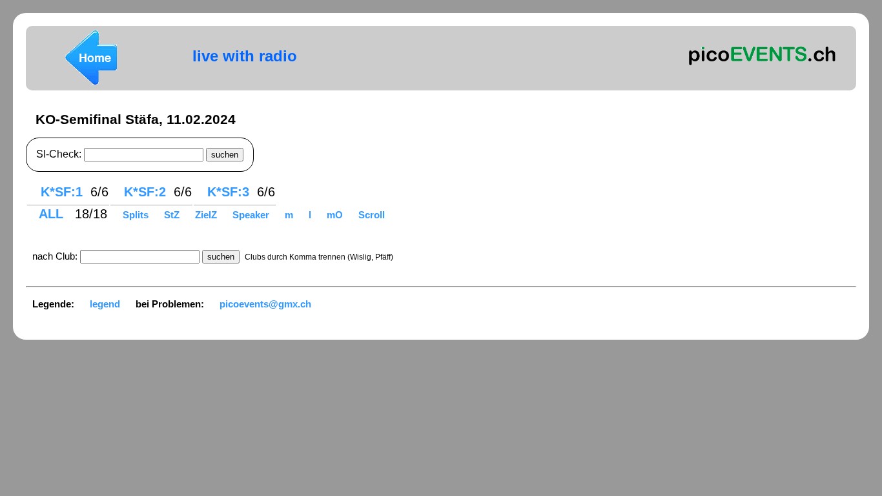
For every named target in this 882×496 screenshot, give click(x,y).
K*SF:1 (62, 192)
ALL (53, 214)
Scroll (371, 214)
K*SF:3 (228, 192)
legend (105, 303)
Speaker (252, 214)
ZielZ (207, 214)
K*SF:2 (145, 192)
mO (336, 214)
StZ (173, 214)
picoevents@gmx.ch (265, 303)
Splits (137, 214)
